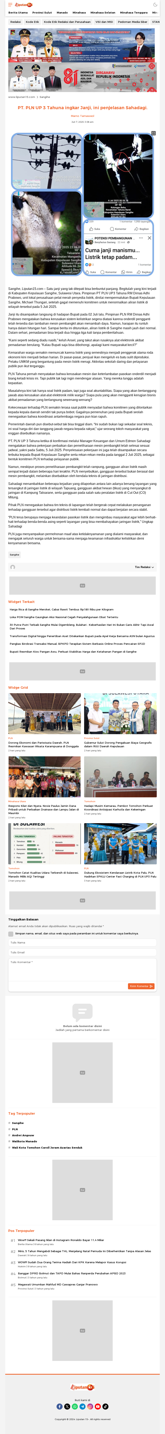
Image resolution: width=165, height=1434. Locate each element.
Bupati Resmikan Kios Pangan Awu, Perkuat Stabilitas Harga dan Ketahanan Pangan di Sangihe (73, 651)
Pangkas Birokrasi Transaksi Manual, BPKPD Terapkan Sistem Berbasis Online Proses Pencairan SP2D (77, 643)
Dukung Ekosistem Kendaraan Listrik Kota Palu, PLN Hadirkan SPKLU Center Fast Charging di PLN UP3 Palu (120, 874)
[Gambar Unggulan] (82, 281)
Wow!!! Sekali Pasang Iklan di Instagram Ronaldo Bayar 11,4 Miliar (61, 1240)
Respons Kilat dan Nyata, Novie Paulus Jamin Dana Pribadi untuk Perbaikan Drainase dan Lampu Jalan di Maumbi (43, 809)
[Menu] (9, 4)
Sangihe (45, 97)
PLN (15, 1129)
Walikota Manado (24, 1141)
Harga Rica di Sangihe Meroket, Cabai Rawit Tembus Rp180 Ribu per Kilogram (61, 609)
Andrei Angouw (23, 1135)
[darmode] (155, 4)
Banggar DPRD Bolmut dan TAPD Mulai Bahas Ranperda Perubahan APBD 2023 (72, 1273)
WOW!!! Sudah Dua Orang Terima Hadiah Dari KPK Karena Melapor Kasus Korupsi (72, 1262)
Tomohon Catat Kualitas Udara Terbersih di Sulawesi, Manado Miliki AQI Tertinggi (43, 874)
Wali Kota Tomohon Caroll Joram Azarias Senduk (47, 1147)
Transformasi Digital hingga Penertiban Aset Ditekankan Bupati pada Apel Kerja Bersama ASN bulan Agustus (82, 636)
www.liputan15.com (21, 97)
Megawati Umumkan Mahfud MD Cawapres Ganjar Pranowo (58, 1284)
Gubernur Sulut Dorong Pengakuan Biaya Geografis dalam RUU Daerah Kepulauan (118, 744)
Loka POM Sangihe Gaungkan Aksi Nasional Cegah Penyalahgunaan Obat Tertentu (64, 617)
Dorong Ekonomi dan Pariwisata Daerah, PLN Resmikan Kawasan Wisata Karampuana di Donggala (43, 744)
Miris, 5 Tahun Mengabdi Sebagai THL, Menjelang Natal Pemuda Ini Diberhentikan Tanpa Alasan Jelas (84, 1251)
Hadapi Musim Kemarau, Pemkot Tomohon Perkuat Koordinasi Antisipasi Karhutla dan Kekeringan (118, 807)
